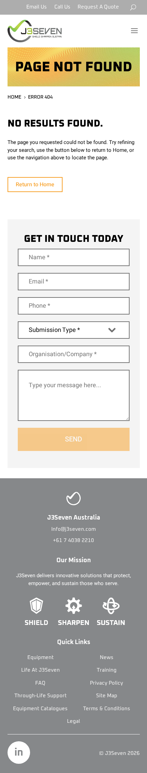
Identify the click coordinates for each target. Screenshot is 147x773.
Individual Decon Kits (73, 625)
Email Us (36, 7)
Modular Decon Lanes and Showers (73, 614)
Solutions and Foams (74, 673)
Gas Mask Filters (73, 164)
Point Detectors (73, 361)
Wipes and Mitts (74, 684)
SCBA (73, 198)
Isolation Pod (74, 731)
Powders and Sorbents (73, 695)
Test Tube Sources (73, 578)
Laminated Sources (73, 500)
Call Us (62, 7)
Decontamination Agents (73, 662)
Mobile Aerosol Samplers (73, 408)
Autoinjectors (73, 709)
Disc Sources (73, 456)
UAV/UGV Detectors (73, 419)
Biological (73, 375)
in (18, 752)
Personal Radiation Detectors (73, 522)
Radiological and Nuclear (74, 434)
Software (73, 566)
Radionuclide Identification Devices (73, 545)
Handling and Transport (73, 721)
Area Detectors (73, 317)
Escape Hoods (73, 154)
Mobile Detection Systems (73, 511)
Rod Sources (73, 555)
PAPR (73, 176)
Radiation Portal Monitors (73, 533)
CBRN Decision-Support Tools (73, 328)
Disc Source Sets (73, 467)
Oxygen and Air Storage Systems (74, 187)
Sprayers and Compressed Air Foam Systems (73, 636)
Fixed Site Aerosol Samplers (73, 397)
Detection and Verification (73, 603)
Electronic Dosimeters (73, 478)
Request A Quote (98, 7)
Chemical (73, 305)
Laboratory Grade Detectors (73, 350)
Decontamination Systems (73, 592)
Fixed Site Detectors (74, 339)
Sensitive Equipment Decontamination (73, 647)
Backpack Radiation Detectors (73, 445)
